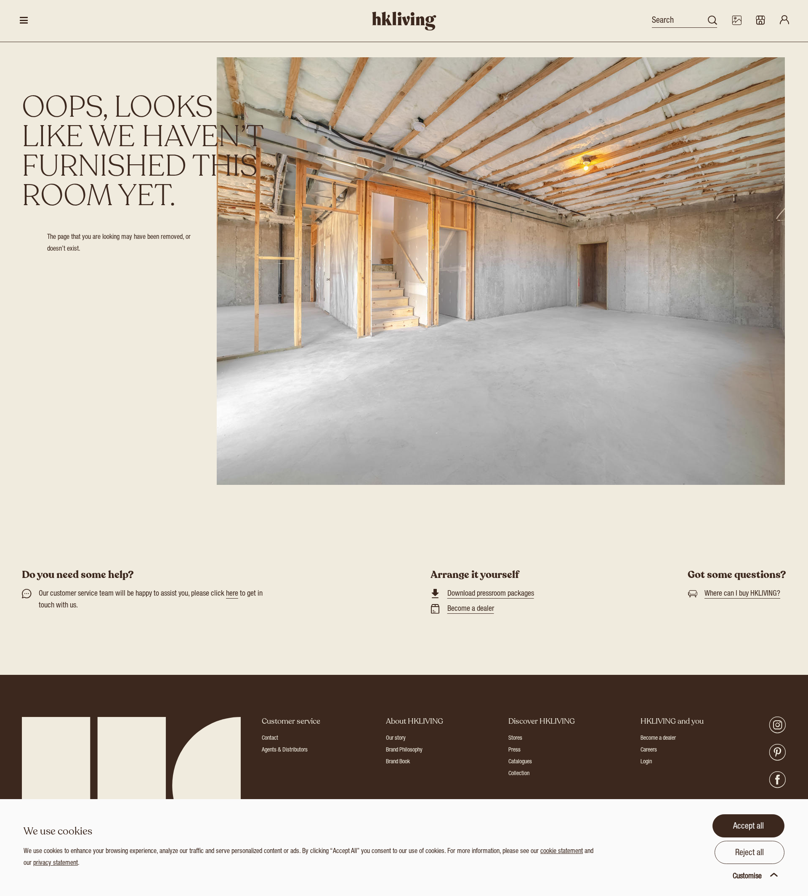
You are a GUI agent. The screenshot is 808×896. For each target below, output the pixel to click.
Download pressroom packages (490, 594)
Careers (649, 750)
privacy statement (55, 863)
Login (646, 762)
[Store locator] (760, 21)
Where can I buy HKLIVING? (742, 594)
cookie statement (561, 851)
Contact (270, 738)
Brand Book (398, 762)
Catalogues (520, 762)
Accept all (748, 827)
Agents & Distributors (285, 750)
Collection (518, 774)
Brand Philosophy (404, 750)
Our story (396, 738)
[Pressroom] (736, 21)
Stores (515, 738)
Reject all (749, 853)
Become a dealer (470, 609)
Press (514, 750)
